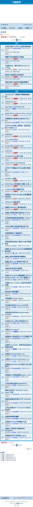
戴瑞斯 (15, 349)
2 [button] (18, 40)
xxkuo (15, 129)
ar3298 (15, 287)
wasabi (15, 141)
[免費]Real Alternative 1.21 (15, 354)
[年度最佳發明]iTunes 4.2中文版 (16, 305)
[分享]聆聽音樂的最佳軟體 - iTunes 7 (18, 218)
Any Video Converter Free (14, 107)
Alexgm (15, 293)
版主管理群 (6, 34)
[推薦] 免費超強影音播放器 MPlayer (17, 213)
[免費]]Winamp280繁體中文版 (15, 422)
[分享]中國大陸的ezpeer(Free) (16, 383)
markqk (15, 403)
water (14, 245)
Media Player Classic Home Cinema (18, 113)
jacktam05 (16, 270)
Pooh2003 (16, 377)
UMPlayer (8, 134)
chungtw (16, 418)
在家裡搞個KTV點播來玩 (13, 233)
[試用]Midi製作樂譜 (12, 292)
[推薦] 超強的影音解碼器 (13, 268)
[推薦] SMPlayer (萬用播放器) (15, 207)
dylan (14, 307)
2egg (14, 279)
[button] (21, 40)
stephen (15, 437)
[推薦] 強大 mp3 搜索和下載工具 (16, 262)
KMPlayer (8, 151)
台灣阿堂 (15, 331)
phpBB (11, 501)
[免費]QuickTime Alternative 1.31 (17, 359)
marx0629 (16, 122)
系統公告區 (16, 52)
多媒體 (3, 32)
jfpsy (14, 432)
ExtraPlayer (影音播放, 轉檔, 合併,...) (18, 184)
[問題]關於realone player (14, 298)
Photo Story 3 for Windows (15, 163)
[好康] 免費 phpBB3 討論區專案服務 (18, 46)
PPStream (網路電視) (12, 202)
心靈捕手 (15, 59)
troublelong (17, 338)
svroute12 (16, 172)
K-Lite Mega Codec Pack (14, 146)
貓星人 (15, 108)
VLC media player (11, 139)
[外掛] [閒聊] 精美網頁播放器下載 (17, 226)
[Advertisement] (16, 14)
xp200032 (16, 228)
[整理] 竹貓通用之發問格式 (14, 75)
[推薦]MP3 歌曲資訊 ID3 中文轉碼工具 (18, 336)
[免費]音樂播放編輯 (12, 416)
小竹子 (15, 69)
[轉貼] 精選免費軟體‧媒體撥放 (15, 256)
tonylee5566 (17, 48)
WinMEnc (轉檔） (11, 179)
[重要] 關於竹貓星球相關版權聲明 (17, 82)
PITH (14, 385)
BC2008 (15, 263)
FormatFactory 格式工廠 (14, 156)
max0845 (16, 411)
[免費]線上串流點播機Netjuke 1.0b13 (18, 375)
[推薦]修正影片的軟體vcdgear (15, 435)
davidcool (16, 394)
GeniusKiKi (16, 368)
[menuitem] (5, 24)
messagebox (17, 235)
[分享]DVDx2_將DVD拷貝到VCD (16, 321)
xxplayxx (16, 258)
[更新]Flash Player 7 (12, 330)
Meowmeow (17, 220)
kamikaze (16, 316)
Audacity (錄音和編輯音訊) (14, 189)
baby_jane (16, 323)
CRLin (15, 214)
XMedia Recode (11, 102)
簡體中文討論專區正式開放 (14, 57)
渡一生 (15, 253)
